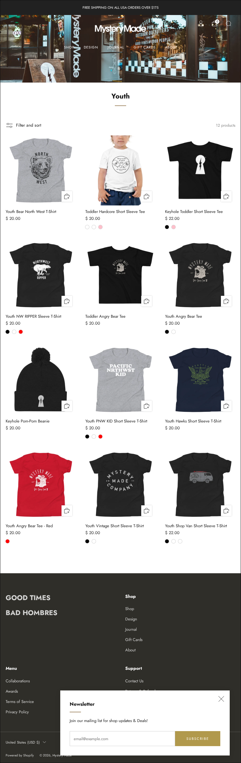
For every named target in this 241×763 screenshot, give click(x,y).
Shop (69, 47)
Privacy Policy (17, 712)
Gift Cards (145, 47)
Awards (12, 691)
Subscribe (197, 738)
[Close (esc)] (221, 698)
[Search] (228, 23)
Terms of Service (20, 702)
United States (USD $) (23, 742)
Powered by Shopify (20, 755)
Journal (116, 47)
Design (91, 47)
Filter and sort (28, 125)
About (171, 47)
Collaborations (18, 681)
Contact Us (134, 681)
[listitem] (120, 7)
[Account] (201, 23)
